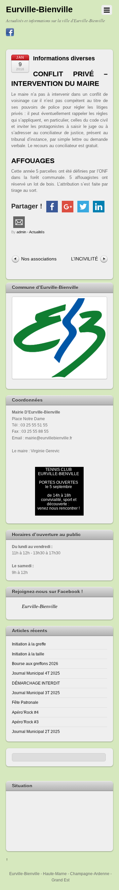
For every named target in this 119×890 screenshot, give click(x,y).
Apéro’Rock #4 (25, 712)
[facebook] (10, 32)
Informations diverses (64, 58)
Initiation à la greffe (29, 644)
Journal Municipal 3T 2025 (36, 693)
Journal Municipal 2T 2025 (36, 731)
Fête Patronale (25, 702)
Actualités (37, 232)
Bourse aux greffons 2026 (35, 663)
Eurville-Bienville (40, 606)
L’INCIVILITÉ (84, 258)
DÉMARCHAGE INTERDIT (36, 683)
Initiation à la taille (28, 654)
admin (21, 232)
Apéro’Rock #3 (25, 722)
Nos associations (39, 258)
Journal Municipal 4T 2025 (36, 673)
